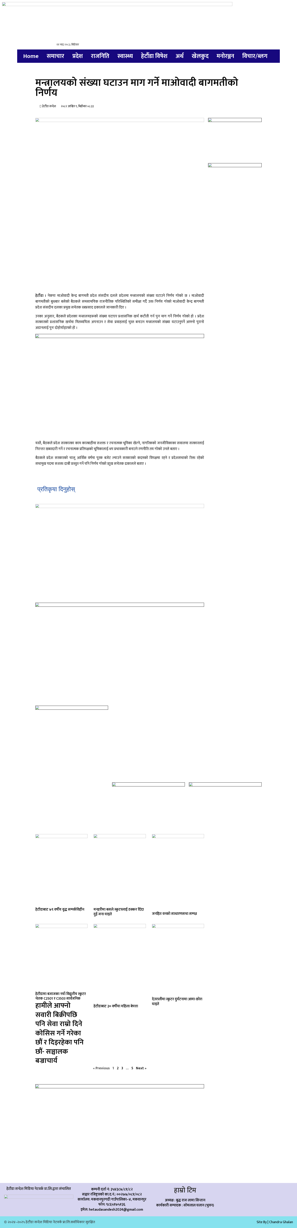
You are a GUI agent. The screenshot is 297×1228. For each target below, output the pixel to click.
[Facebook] (235, 1192)
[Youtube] (282, 1192)
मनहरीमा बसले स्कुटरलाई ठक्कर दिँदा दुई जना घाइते (119, 912)
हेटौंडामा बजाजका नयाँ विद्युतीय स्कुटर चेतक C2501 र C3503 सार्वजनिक (60, 1028)
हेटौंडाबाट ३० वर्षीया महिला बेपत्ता (116, 1006)
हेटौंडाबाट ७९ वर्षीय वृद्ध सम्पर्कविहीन (59, 910)
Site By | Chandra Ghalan (275, 1222)
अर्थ (180, 56)
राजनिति (100, 56)
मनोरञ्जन (225, 56)
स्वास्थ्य (125, 56)
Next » (141, 1068)
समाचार (55, 56)
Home (31, 56)
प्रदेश (77, 56)
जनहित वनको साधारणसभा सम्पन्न (174, 914)
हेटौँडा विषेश (154, 56)
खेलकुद (200, 56)
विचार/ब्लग (255, 56)
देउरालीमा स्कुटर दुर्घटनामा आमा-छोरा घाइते (177, 1001)
